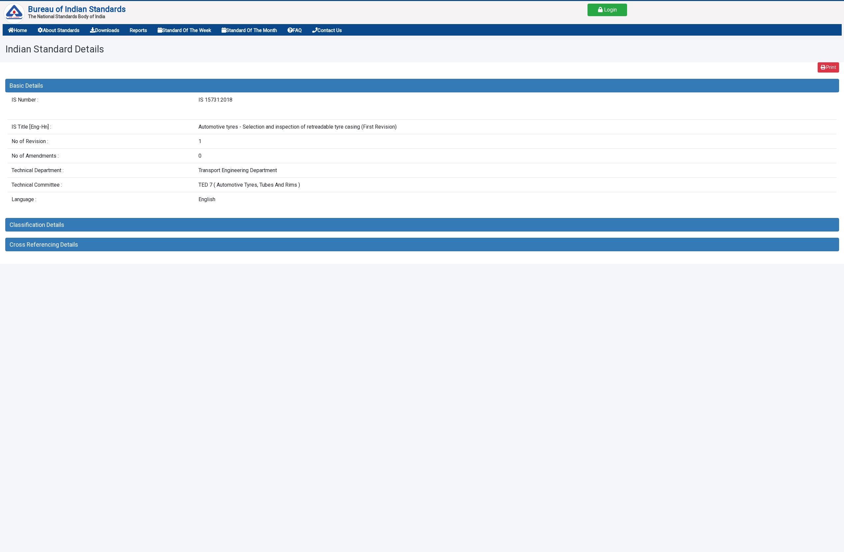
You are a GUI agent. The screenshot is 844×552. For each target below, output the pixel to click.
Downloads (107, 30)
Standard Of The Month (251, 30)
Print (830, 67)
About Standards (61, 30)
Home (20, 30)
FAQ (297, 30)
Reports (138, 30)
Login (610, 10)
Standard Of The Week (186, 30)
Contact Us (329, 30)
